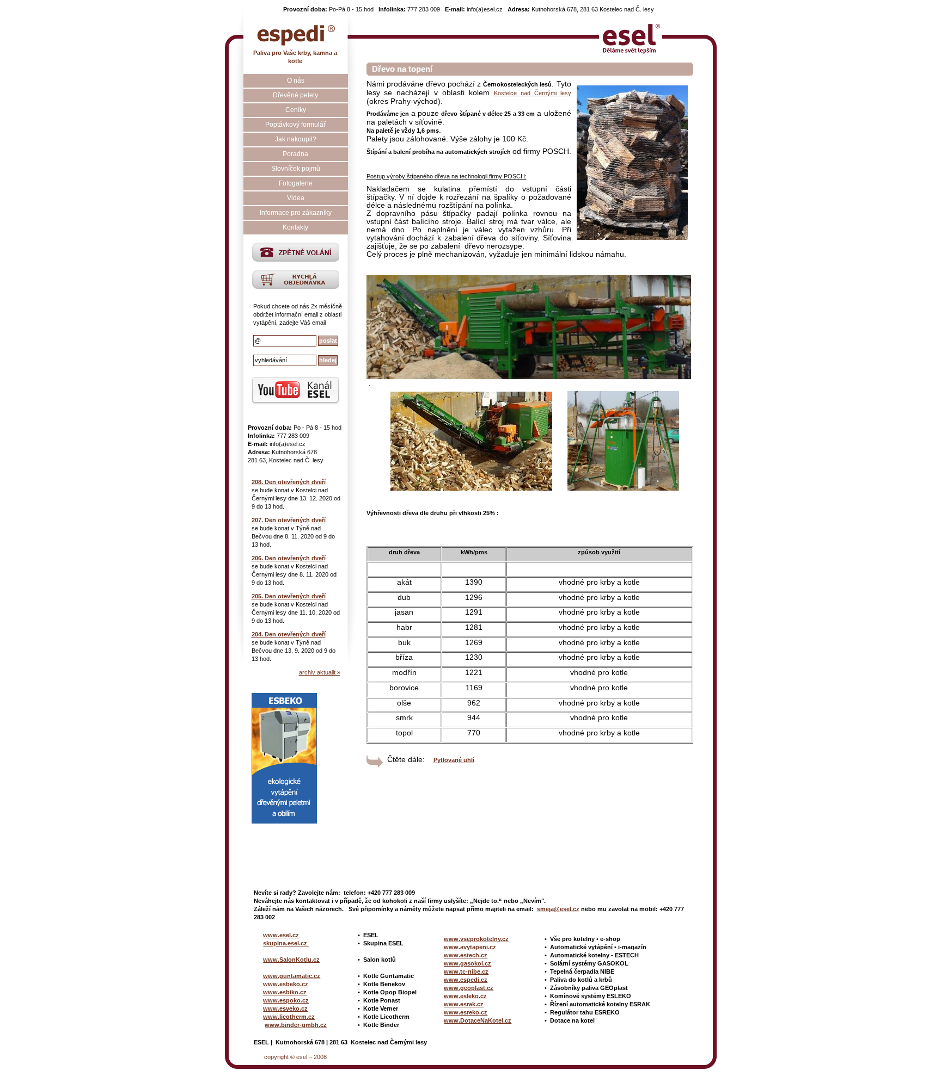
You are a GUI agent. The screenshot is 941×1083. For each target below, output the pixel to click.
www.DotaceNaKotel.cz (477, 1020)
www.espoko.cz (286, 1000)
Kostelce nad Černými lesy (532, 93)
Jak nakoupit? (295, 139)
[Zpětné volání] (295, 259)
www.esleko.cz (465, 996)
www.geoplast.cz (468, 988)
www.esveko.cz (285, 1008)
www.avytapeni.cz (470, 947)
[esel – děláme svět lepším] (630, 35)
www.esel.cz (281, 935)
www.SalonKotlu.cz (291, 959)
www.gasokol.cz (467, 963)
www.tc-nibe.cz (466, 971)
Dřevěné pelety (295, 95)
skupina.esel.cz (286, 943)
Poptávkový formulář (295, 124)
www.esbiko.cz (285, 992)
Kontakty (295, 227)
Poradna (295, 154)
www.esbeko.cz (285, 984)
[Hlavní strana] (295, 34)
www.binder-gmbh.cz (296, 1025)
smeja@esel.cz (558, 909)
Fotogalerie (296, 183)
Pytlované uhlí (453, 760)
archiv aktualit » (319, 672)
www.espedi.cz (465, 979)
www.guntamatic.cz (291, 976)
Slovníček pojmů (295, 168)
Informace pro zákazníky (296, 212)
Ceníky (295, 110)
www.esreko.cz (465, 1012)
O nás (295, 80)
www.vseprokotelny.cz (476, 939)
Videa (295, 198)
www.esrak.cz (464, 1004)
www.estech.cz (465, 955)
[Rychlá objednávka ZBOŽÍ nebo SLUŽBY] (295, 286)
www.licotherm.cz (289, 1016)
